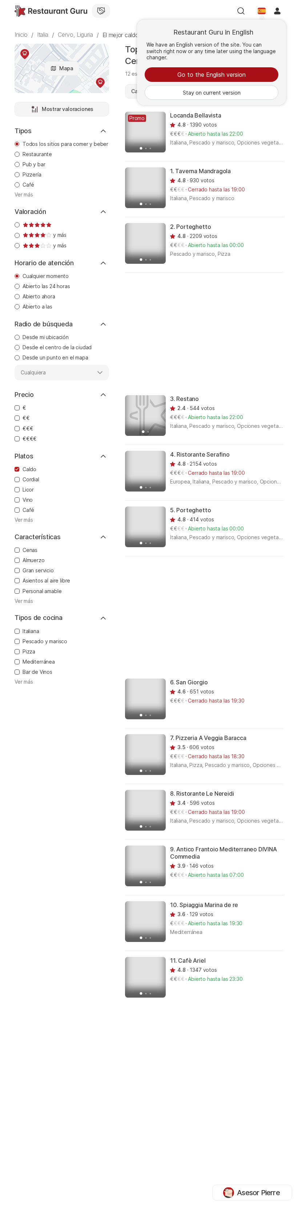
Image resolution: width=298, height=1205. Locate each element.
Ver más (24, 194)
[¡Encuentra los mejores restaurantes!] (51, 11)
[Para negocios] (101, 11)
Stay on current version (212, 92)
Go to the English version (211, 74)
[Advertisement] (211, 333)
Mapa (66, 68)
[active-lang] (261, 11)
